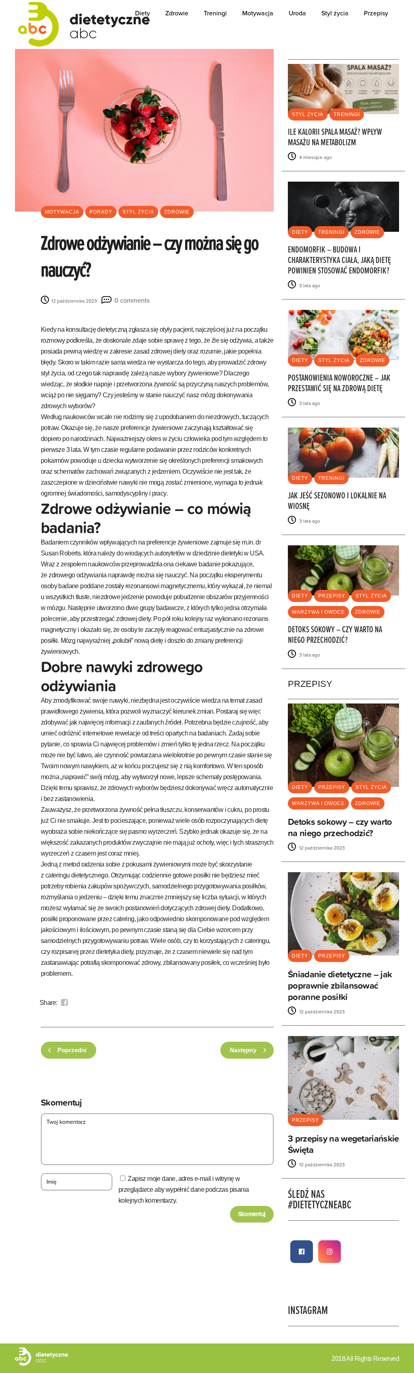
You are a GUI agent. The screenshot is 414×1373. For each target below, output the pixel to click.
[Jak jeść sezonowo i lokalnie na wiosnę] (343, 452)
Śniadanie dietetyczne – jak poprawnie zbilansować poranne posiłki (340, 986)
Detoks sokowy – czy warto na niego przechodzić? (335, 635)
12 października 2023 (73, 301)
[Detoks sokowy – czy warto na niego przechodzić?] (343, 569)
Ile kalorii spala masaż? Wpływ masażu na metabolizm (335, 138)
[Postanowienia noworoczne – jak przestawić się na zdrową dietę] (343, 334)
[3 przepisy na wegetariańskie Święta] (343, 1077)
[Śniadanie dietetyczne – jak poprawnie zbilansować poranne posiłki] (343, 913)
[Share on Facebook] (64, 1002)
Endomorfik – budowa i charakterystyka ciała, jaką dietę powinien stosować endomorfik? (339, 260)
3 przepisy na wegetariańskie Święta (343, 1144)
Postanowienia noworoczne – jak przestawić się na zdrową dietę (339, 384)
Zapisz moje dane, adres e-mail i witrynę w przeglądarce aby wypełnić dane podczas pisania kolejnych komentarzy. (183, 1189)
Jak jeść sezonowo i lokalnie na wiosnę (337, 501)
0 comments (132, 301)
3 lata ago (309, 285)
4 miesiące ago (315, 157)
